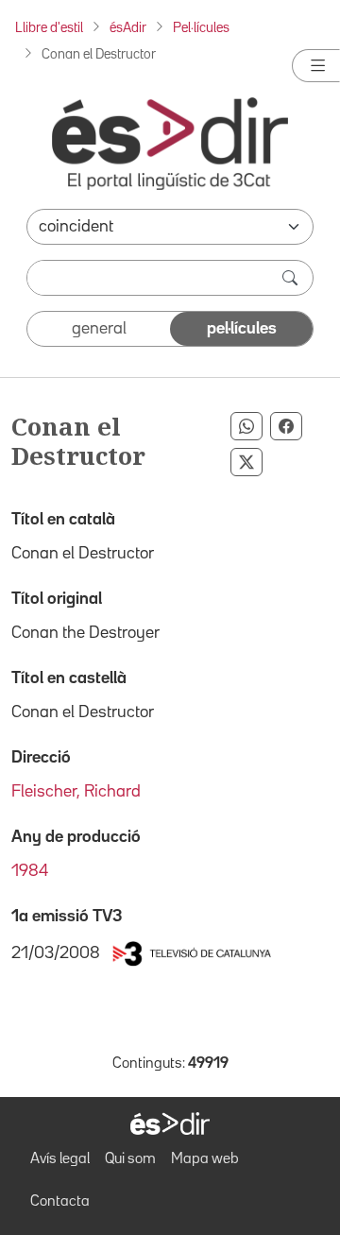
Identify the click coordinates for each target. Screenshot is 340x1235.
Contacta (60, 1202)
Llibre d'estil (49, 28)
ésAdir (128, 28)
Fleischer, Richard (76, 791)
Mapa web (205, 1159)
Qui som (130, 1159)
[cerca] (292, 278)
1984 (29, 871)
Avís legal (60, 1159)
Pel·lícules (201, 28)
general (99, 328)
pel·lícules (242, 328)
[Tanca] (316, 65)
